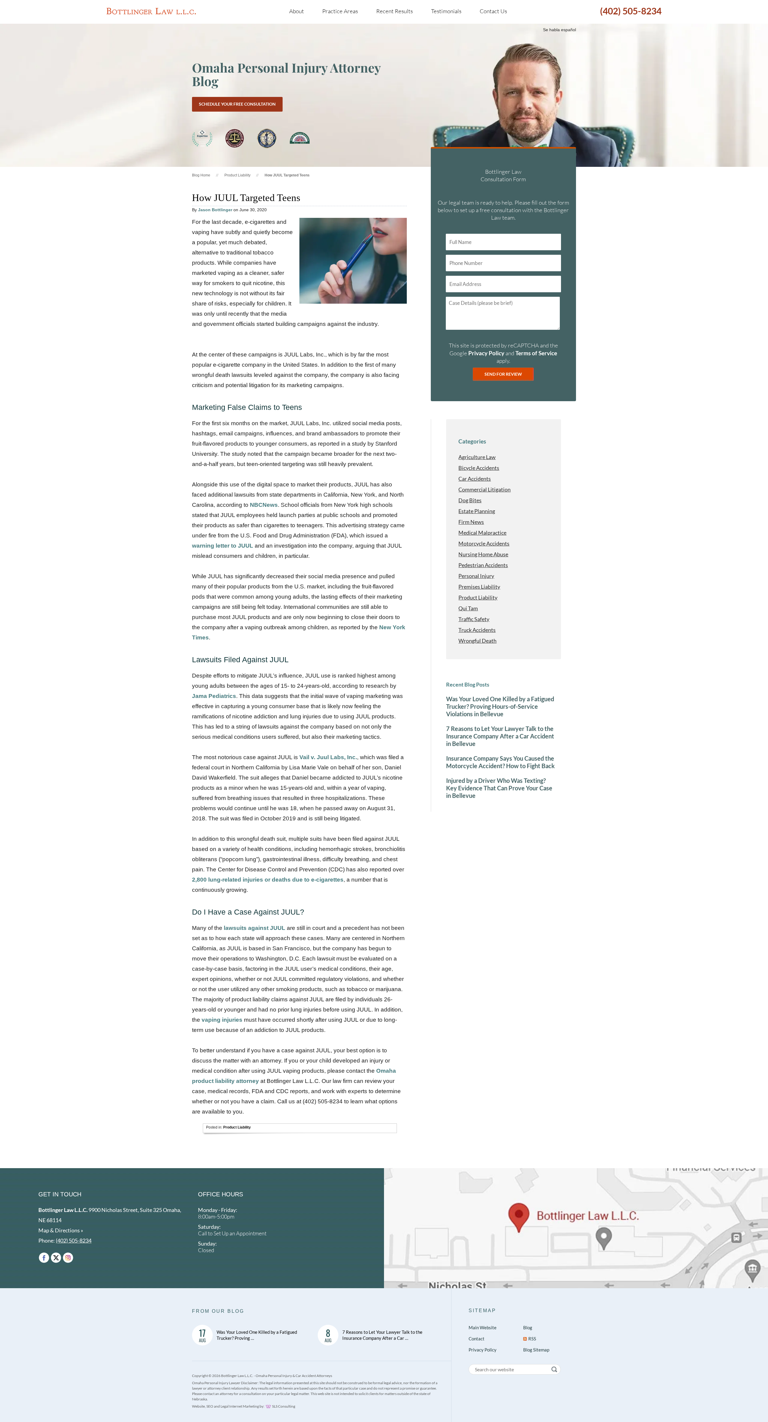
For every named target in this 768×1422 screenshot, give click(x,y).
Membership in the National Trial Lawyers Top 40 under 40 (267, 138)
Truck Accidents (477, 630)
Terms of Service (536, 353)
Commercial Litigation (484, 489)
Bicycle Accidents (478, 467)
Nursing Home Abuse (483, 554)
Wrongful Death (477, 640)
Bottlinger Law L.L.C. (151, 11)
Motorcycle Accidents (483, 543)
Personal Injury (476, 576)
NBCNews (264, 505)
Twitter (56, 1257)
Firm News (471, 522)
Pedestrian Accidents (483, 565)
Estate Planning (476, 511)
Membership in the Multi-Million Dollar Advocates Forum (234, 138)
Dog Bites (470, 500)
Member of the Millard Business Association (300, 138)
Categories (472, 441)
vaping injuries (222, 1020)
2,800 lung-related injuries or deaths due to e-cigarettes (268, 879)
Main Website (482, 1327)
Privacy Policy (486, 353)
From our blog (218, 1311)
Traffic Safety (473, 619)
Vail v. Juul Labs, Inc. (328, 757)
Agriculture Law (477, 457)
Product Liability (237, 175)
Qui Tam (468, 608)
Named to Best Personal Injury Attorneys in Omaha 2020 (202, 138)
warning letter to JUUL (223, 546)
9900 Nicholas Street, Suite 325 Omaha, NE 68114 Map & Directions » (109, 1220)
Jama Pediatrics (214, 696)
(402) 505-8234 (631, 10)
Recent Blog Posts (467, 684)
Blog (527, 1327)
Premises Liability (479, 586)
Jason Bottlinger (215, 209)
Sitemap (482, 1310)
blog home (201, 175)
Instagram (68, 1257)
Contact (476, 1338)
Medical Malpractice (482, 532)
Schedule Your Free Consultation (237, 104)
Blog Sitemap (536, 1349)
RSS (532, 1338)
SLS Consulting (283, 1406)
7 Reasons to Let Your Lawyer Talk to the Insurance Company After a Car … (382, 1335)
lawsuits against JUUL (254, 928)
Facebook (44, 1257)
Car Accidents (474, 478)
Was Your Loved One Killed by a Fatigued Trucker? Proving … (257, 1335)
